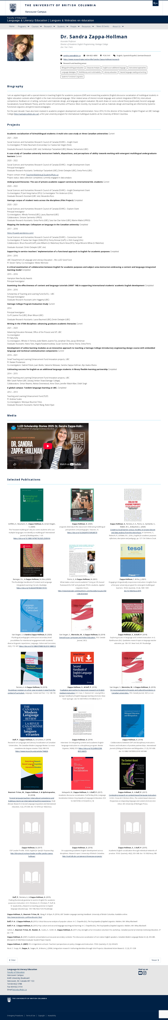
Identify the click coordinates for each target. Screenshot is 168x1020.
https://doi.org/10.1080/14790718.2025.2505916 (31, 538)
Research (48, 26)
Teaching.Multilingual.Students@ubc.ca (42, 174)
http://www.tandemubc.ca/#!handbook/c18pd (24, 917)
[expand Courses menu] (41, 26)
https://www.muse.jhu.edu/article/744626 (31, 751)
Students (61, 26)
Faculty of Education (16, 972)
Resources (86, 26)
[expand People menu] (78, 26)
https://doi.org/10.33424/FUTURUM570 (82, 532)
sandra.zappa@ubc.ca (72, 55)
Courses (35, 26)
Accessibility (52, 1015)
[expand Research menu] (54, 26)
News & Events (103, 26)
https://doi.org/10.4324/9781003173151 (32, 588)
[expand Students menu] (67, 26)
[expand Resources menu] (93, 26)
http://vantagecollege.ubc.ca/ (26, 114)
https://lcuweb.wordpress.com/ (20, 233)
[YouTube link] (140, 974)
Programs (22, 26)
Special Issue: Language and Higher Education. (77, 637)
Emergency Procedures (15, 1015)
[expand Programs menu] (28, 26)
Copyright (41, 1015)
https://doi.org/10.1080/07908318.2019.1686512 (37, 646)
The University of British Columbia (12, 8)
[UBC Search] (156, 3)
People (73, 26)
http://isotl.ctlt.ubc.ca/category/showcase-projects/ (82, 856)
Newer (155, 960)
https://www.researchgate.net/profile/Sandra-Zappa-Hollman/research (91, 59)
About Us (116, 26)
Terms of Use (30, 1015)
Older (13, 960)
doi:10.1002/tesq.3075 (132, 591)
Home (11, 26)
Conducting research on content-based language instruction (132, 795)
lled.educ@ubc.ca (19, 989)
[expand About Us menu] (122, 26)
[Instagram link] (144, 974)
